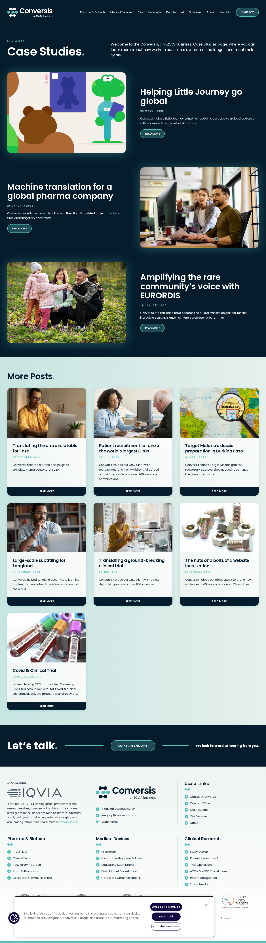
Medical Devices (112, 839)
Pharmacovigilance (203, 878)
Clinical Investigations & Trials (121, 858)
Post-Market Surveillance (119, 871)
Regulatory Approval (27, 865)
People (171, 12)
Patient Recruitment (204, 858)
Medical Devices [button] (121, 12)
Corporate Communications (32, 878)
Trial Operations (201, 865)
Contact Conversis (203, 797)
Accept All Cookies (166, 907)
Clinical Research (203, 839)
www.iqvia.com (69, 822)
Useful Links (197, 783)
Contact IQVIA (200, 803)
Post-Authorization (26, 871)
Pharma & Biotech (26, 839)
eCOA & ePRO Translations (208, 871)
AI (182, 12)
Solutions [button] (195, 12)
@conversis (110, 822)
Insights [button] (225, 12)
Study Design (199, 852)
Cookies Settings (166, 926)
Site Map (226, 917)
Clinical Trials (22, 858)
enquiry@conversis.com (119, 815)
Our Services (199, 816)
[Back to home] (29, 12)
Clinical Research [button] (149, 12)
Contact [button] (247, 12)
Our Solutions (199, 810)
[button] (14, 918)
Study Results (199, 884)
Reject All (166, 916)
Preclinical (20, 852)
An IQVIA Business (16, 782)
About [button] (210, 12)
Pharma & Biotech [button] (92, 12)
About (194, 823)
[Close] (206, 905)
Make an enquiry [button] (133, 745)
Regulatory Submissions (117, 865)
